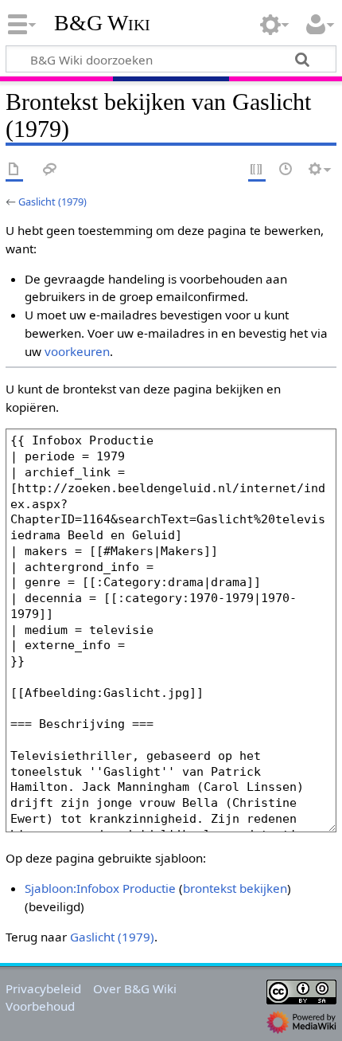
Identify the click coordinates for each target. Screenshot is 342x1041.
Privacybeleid (43, 988)
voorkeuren (77, 351)
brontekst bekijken (235, 888)
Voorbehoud (40, 1006)
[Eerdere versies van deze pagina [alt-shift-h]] (286, 170)
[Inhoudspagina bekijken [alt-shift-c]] (14, 170)
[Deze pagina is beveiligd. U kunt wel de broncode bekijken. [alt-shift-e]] (257, 170)
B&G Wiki (102, 23)
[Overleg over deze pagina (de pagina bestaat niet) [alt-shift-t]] (50, 170)
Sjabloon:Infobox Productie (100, 888)
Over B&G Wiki (135, 988)
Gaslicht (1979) (52, 201)
